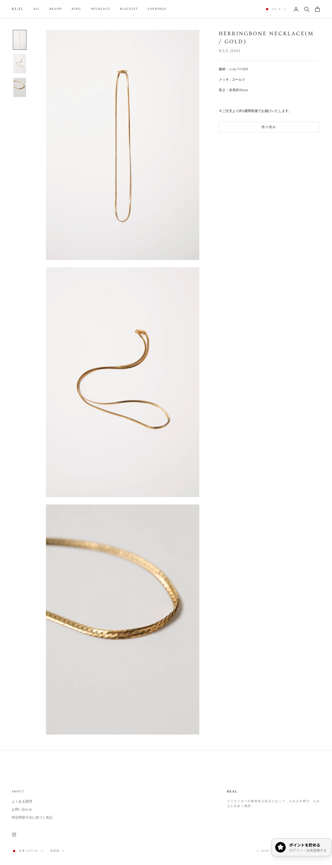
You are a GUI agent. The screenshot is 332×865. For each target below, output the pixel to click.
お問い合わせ (22, 810)
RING (76, 8)
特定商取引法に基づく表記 (32, 818)
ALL (36, 8)
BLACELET (129, 8)
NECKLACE (100, 8)
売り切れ (269, 127)
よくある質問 (22, 802)
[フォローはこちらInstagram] (14, 834)
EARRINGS (157, 8)
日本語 (55, 850)
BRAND (55, 8)
